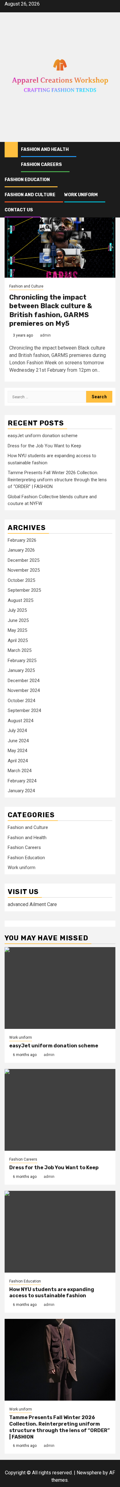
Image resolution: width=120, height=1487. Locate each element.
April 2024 (18, 761)
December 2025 (23, 560)
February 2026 (22, 540)
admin (45, 335)
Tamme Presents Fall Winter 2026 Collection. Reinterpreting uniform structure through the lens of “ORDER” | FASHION (57, 479)
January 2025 (21, 670)
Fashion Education (27, 179)
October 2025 (21, 580)
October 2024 (21, 700)
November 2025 (24, 570)
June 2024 (18, 741)
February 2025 (22, 660)
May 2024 (17, 750)
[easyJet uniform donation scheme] (60, 988)
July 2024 (17, 730)
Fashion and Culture (30, 194)
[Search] (111, 150)
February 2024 (22, 781)
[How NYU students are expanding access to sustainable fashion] (60, 1232)
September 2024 (24, 710)
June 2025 (18, 620)
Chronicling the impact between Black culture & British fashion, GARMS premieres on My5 (50, 310)
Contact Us (19, 210)
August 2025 (20, 600)
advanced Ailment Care (32, 904)
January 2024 (21, 790)
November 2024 (24, 690)
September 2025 (24, 590)
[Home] (11, 149)
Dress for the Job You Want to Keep (44, 446)
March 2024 (19, 770)
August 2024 (20, 720)
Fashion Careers (41, 164)
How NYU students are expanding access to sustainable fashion (51, 1292)
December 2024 (23, 680)
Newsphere (89, 1473)
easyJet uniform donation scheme (43, 435)
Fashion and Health (45, 149)
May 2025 (17, 630)
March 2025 (19, 650)
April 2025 (18, 640)
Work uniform (81, 194)
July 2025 (17, 610)
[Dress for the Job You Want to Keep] (60, 1110)
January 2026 (21, 550)
